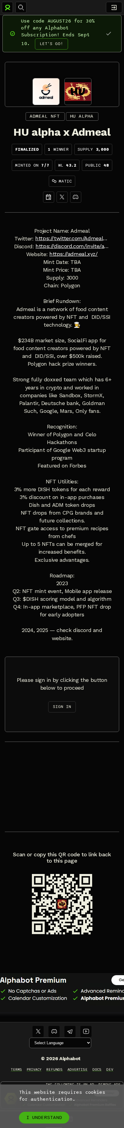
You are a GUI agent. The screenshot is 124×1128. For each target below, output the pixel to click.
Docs (96, 1069)
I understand (44, 1117)
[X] (62, 197)
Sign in (62, 706)
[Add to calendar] (48, 197)
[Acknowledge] (108, 33)
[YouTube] (85, 1031)
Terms (16, 1069)
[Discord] (75, 197)
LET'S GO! (51, 43)
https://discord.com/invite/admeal (73, 246)
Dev (109, 1069)
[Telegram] (70, 1031)
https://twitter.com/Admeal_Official (72, 238)
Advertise (77, 1069)
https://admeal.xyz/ (73, 254)
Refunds (54, 1069)
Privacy (34, 1069)
